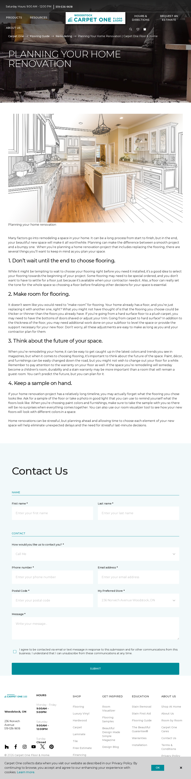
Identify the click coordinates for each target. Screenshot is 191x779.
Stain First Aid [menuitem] (141, 713)
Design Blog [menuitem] (110, 747)
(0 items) (144, 29)
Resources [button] (38, 17)
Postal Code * (20, 591)
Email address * (108, 567)
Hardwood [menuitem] (80, 720)
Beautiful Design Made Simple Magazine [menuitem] (111, 734)
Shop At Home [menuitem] (171, 706)
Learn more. (26, 772)
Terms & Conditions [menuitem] (168, 747)
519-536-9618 (64, 6)
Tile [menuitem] (75, 741)
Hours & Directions (140, 17)
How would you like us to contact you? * (38, 544)
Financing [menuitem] (79, 755)
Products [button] (14, 17)
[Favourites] (137, 29)
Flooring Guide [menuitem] (142, 720)
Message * (18, 614)
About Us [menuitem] (167, 713)
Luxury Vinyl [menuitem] (81, 713)
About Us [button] (13, 27)
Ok (158, 767)
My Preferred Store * (111, 591)
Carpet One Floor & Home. (32, 755)
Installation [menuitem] (139, 745)
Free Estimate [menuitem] (82, 748)
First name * (20, 503)
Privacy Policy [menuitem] (170, 756)
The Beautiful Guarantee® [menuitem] (141, 729)
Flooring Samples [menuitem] (108, 719)
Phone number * (23, 567)
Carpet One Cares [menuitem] (169, 729)
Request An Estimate (169, 17)
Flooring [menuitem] (78, 706)
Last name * (105, 503)
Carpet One (16, 36)
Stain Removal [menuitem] (141, 706)
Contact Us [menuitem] (168, 738)
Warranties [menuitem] (139, 738)
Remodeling (64, 36)
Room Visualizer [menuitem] (108, 708)
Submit (95, 668)
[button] (130, 29)
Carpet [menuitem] (77, 727)
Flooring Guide (40, 36)
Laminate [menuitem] (79, 734)
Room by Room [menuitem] (171, 720)
